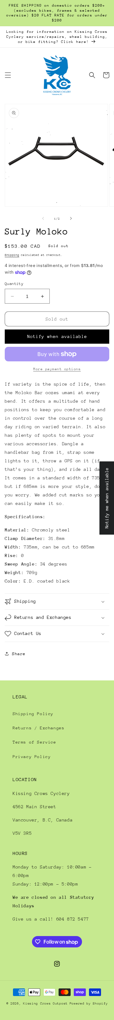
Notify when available (57, 336)
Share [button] (19, 653)
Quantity (14, 284)
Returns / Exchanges (38, 728)
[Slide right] (71, 218)
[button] (8, 75)
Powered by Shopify (89, 1003)
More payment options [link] (57, 369)
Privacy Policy (32, 756)
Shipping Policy (33, 713)
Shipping (12, 255)
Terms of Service (34, 742)
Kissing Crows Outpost (45, 1003)
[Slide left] (43, 218)
